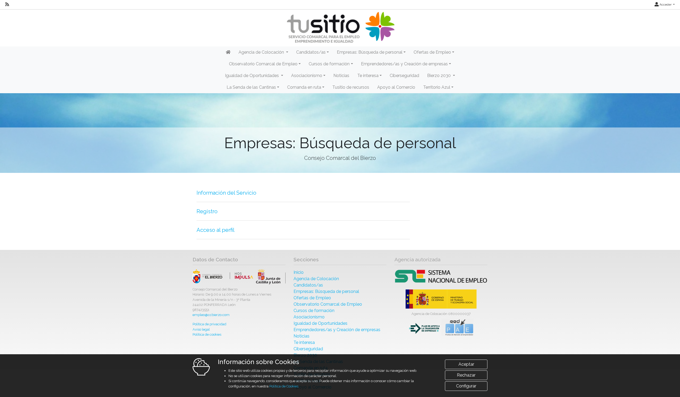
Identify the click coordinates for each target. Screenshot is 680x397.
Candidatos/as (308, 285)
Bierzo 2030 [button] (439, 75)
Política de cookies (207, 334)
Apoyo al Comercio (396, 87)
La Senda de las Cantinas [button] (251, 87)
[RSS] (7, 4)
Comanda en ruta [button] (304, 87)
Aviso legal (201, 329)
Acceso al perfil (216, 230)
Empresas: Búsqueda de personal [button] (369, 52)
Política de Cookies (283, 386)
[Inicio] (340, 27)
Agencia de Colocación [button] (262, 52)
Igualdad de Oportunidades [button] (252, 75)
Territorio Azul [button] (436, 87)
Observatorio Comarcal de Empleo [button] (263, 63)
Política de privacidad (209, 324)
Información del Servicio (226, 193)
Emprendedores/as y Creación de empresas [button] (404, 63)
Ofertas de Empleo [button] (432, 52)
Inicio (299, 272)
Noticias (341, 75)
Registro (207, 211)
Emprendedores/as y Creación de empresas (337, 329)
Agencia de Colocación (316, 278)
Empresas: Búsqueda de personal (326, 291)
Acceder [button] (665, 4)
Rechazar (466, 375)
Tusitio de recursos (350, 87)
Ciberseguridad (404, 75)
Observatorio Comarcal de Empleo (328, 304)
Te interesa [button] (368, 75)
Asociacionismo (309, 316)
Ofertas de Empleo (312, 297)
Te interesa (304, 342)
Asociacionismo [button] (306, 75)
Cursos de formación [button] (329, 63)
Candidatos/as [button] (311, 52)
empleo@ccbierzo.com (211, 315)
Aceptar (466, 364)
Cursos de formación (314, 310)
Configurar (466, 386)
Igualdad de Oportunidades (320, 323)
